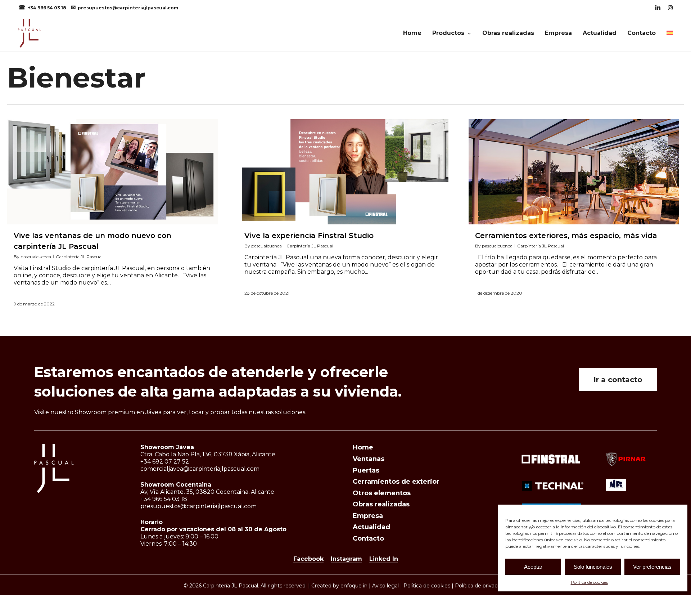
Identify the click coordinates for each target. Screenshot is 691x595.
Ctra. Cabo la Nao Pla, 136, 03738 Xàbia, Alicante (207, 454)
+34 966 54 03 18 (47, 7)
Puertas (366, 470)
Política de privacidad (481, 585)
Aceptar (533, 567)
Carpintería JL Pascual (79, 256)
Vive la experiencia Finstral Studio (309, 235)
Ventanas (368, 459)
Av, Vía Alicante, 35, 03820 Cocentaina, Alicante (207, 491)
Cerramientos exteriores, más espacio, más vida (566, 235)
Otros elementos (382, 493)
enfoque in (353, 585)
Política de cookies (589, 582)
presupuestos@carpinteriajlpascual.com (128, 7)
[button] (617, 380)
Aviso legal (385, 585)
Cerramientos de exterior (396, 482)
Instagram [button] (346, 558)
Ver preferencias (652, 567)
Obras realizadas (381, 504)
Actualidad (371, 527)
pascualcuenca (36, 256)
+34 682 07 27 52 (164, 461)
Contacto (368, 538)
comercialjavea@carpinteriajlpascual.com (199, 468)
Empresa (368, 516)
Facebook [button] (308, 558)
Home (363, 447)
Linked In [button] (383, 558)
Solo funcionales (593, 567)
